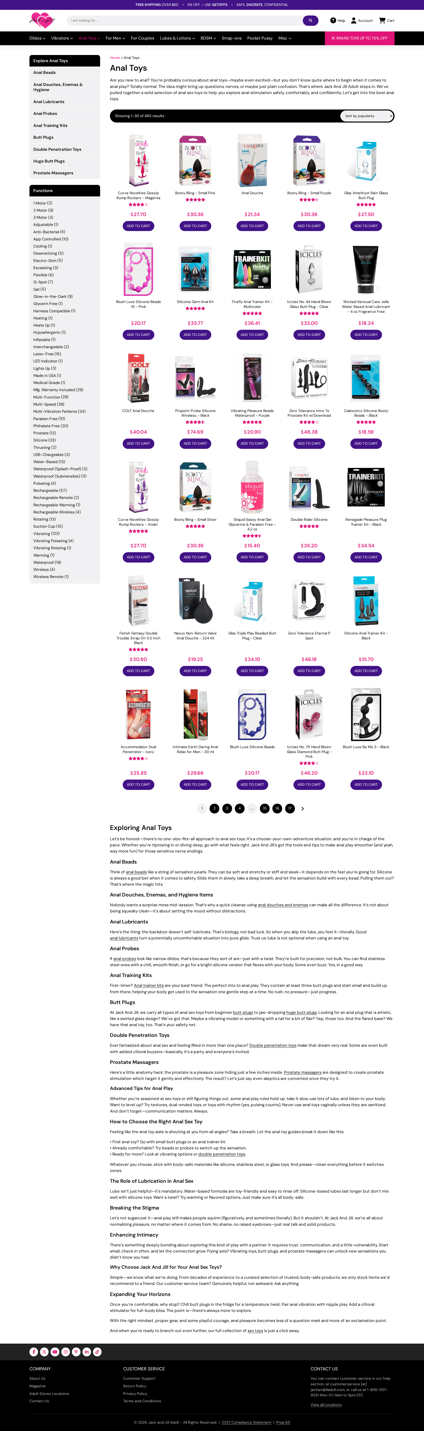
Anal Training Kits (50, 125)
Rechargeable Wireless (54, 512)
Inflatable (41, 339)
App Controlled (47, 239)
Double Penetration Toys (57, 149)
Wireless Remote (48, 576)
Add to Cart (138, 226)
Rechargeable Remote (53, 497)
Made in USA (44, 375)
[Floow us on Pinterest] (76, 1352)
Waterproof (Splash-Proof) (57, 468)
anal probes (124, 958)
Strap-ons (231, 38)
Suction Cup (44, 526)
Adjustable (43, 224)
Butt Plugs (43, 137)
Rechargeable (45, 490)
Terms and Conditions (142, 1401)
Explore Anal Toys (50, 60)
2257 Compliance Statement (246, 1422)
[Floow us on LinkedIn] (86, 1352)
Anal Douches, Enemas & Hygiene (58, 87)
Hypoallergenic (47, 332)
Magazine (37, 1386)
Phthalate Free (46, 425)
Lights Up (41, 368)
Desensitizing (45, 253)
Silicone (40, 440)
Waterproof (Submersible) (56, 476)
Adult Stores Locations (49, 1393)
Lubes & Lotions (175, 38)
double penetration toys (221, 1154)
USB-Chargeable (48, 454)
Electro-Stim (44, 260)
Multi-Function (46, 397)
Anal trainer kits (149, 985)
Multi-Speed (44, 404)
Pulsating (41, 483)
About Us (37, 1378)
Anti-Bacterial (46, 231)
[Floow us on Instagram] (65, 1352)
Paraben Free (45, 418)
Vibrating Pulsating (50, 540)
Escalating (42, 267)
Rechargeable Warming (54, 505)
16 (277, 808)
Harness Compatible (51, 311)
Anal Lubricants (49, 101)
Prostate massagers (302, 1072)
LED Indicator (45, 361)
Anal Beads (44, 72)
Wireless (41, 569)
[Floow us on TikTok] (97, 1352)
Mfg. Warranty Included (54, 389)
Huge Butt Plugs (49, 161)
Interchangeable (48, 346)
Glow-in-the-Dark (49, 296)
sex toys (255, 1330)
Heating (40, 318)
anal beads (136, 872)
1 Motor (39, 203)
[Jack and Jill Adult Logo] (42, 20)
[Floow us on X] (44, 1352)
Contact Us (39, 1401)
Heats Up (41, 325)
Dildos (35, 38)
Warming (41, 555)
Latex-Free (43, 354)
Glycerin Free (45, 303)
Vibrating (41, 533)
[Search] (310, 20)
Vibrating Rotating (49, 547)
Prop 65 (283, 1422)
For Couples (142, 38)
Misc (282, 38)
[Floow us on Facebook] (33, 1352)
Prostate (41, 433)
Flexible (40, 274)
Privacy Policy (135, 1393)
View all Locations (326, 1404)
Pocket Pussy (260, 38)
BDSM (206, 38)
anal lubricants (124, 938)
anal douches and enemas (283, 905)
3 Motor (40, 217)
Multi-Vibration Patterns (55, 411)
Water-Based (45, 461)
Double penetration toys (272, 1045)
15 (264, 808)
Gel (36, 289)
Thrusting (41, 447)
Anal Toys (87, 38)
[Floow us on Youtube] (55, 1352)
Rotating (40, 519)
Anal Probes (45, 113)
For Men (113, 38)
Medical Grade (46, 382)
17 (290, 808)
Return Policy (134, 1386)
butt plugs (243, 1012)
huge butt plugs (301, 1012)
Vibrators (60, 38)
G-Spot (40, 282)
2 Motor (40, 210)
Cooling (40, 246)
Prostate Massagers (53, 173)
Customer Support (139, 1378)
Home (115, 57)
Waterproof (43, 562)
